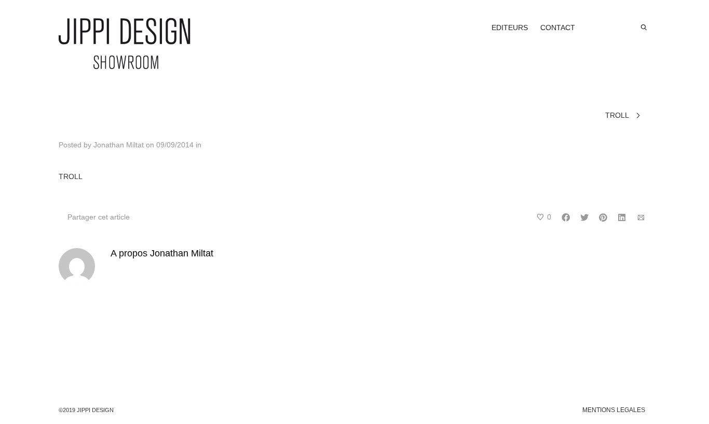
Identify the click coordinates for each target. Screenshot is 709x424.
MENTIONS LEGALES (613, 410)
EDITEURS (510, 27)
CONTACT (557, 27)
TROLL (71, 176)
